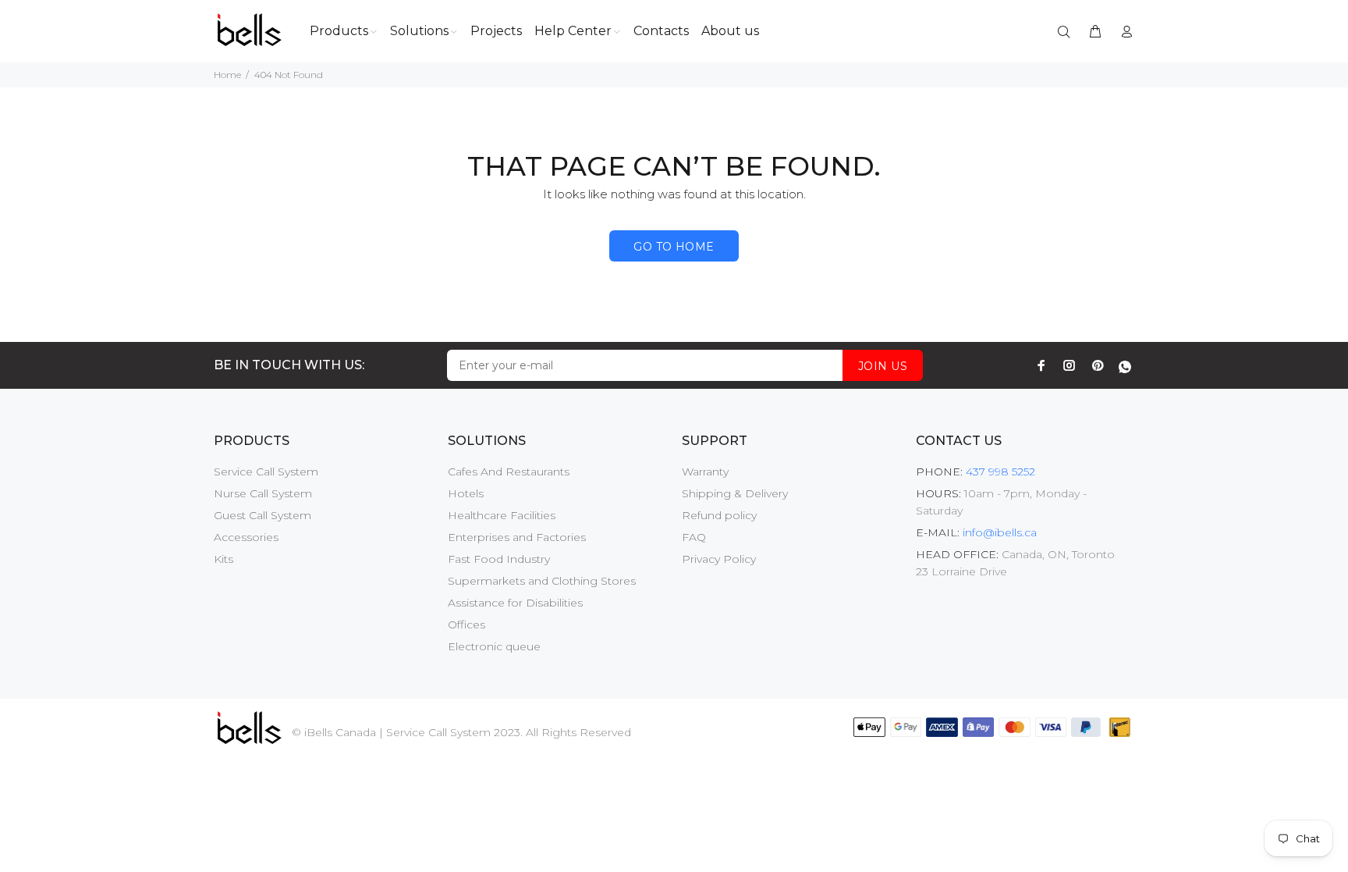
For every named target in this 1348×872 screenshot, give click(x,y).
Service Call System (266, 471)
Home (227, 74)
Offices (466, 625)
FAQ (694, 537)
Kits (223, 559)
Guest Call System (262, 515)
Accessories (246, 537)
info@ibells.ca (1000, 532)
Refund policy (719, 515)
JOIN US (882, 366)
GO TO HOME (673, 247)
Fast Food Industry (499, 559)
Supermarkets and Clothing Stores (542, 581)
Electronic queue (494, 646)
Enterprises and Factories (517, 537)
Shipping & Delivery (735, 493)
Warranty (705, 471)
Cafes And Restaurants (508, 471)
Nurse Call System (263, 493)
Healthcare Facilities (501, 515)
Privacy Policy (719, 559)
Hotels (466, 493)
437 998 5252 (999, 471)
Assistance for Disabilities (515, 603)
